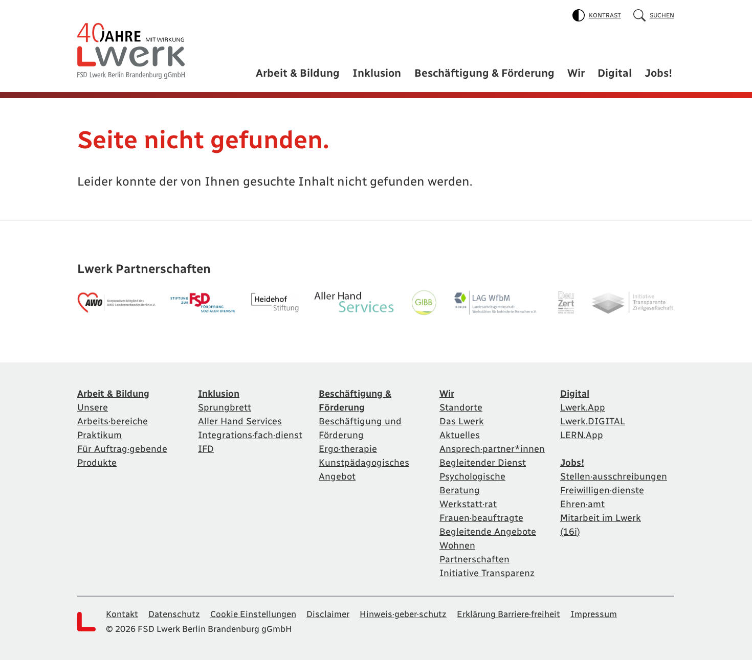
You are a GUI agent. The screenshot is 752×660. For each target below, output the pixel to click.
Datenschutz (174, 614)
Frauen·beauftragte (481, 518)
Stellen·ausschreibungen (613, 476)
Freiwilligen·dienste (602, 490)
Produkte (97, 462)
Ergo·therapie (348, 448)
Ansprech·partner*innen (492, 448)
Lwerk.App (582, 407)
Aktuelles (459, 435)
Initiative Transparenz (487, 573)
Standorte (460, 407)
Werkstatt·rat (468, 504)
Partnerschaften (474, 559)
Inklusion (376, 72)
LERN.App (581, 435)
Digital (615, 72)
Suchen (662, 15)
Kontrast (605, 15)
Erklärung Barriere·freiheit (508, 614)
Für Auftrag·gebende (122, 448)
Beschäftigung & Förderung (484, 72)
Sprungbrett (224, 407)
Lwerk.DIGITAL (592, 421)
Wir (576, 72)
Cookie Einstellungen (253, 614)
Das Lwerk (461, 421)
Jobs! (658, 72)
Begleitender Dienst (482, 462)
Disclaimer (327, 614)
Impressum (593, 614)
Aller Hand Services (240, 421)
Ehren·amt (582, 504)
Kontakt (122, 614)
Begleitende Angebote (487, 531)
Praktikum (99, 435)
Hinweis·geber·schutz (403, 614)
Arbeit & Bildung (298, 72)
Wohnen (457, 545)
